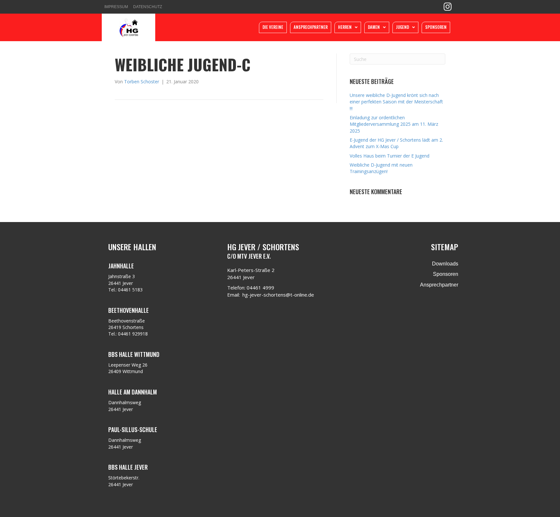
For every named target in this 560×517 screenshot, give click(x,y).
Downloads (445, 263)
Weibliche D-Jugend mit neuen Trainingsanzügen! (381, 168)
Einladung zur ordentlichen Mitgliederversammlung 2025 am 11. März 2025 (394, 124)
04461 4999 (260, 287)
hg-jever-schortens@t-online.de (278, 294)
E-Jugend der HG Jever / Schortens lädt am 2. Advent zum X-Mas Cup (396, 143)
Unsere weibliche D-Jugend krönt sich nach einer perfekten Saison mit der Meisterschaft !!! (396, 102)
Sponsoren (445, 274)
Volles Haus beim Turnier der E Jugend (389, 156)
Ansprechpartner (439, 285)
